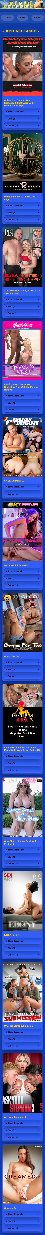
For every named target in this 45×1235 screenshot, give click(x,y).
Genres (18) (13, 864)
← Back (7, 18)
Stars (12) (12, 1130)
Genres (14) (13, 1046)
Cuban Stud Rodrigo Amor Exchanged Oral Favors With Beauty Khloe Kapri (19, 103)
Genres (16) (13, 410)
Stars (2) (11, 119)
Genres (37, 18)
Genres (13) (13, 585)
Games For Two (12, 656)
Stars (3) (11, 763)
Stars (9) (11, 669)
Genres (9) (12, 676)
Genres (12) (13, 313)
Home (22, 18)
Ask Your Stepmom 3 (15, 1117)
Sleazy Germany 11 (14, 481)
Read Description (16, 112)
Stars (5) (11, 1221)
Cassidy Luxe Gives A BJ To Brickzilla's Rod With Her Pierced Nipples (21, 387)
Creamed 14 (10, 1208)
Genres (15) (13, 126)
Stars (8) (11, 948)
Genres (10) (13, 219)
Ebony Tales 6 (11, 935)
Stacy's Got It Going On (16, 565)
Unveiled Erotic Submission (18, 1026)
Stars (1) (11, 578)
